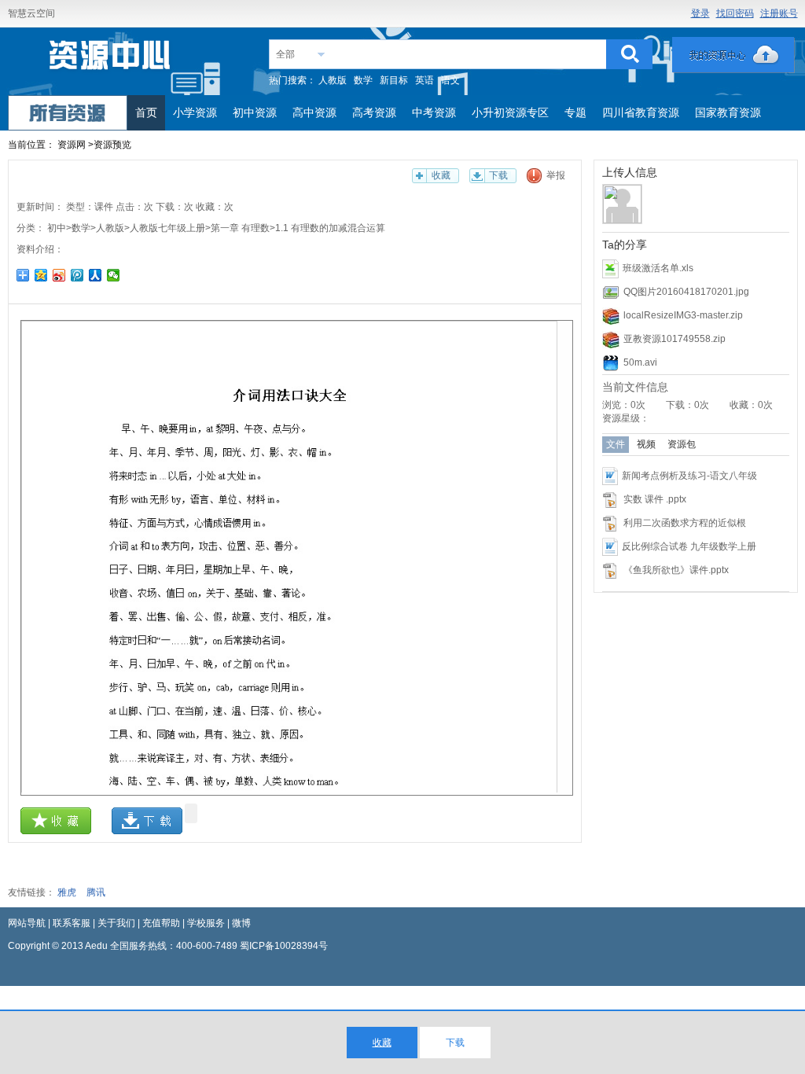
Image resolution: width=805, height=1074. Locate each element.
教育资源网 (111, 60)
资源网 (71, 144)
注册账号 (779, 13)
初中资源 (255, 112)
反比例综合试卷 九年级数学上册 (689, 546)
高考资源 (374, 112)
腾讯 (95, 892)
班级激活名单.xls (658, 268)
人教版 (332, 80)
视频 (646, 444)
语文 (450, 80)
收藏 (441, 175)
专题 (575, 112)
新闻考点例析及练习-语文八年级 (689, 475)
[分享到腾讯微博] (77, 275)
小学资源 (195, 112)
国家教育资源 (728, 112)
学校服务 (206, 923)
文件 (615, 444)
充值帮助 (161, 923)
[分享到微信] (113, 275)
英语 (424, 80)
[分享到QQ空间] (41, 275)
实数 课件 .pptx (654, 499)
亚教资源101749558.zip (674, 338)
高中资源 (314, 112)
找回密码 (735, 13)
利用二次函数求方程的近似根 (684, 522)
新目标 (394, 80)
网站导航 (27, 923)
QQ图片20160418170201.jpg (686, 291)
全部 (285, 54)
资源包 (681, 444)
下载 (498, 175)
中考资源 (434, 112)
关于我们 (116, 923)
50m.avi (640, 362)
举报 (555, 175)
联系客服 (71, 923)
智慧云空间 (31, 13)
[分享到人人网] (95, 275)
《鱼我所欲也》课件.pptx (676, 570)
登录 (700, 13)
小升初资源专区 (510, 112)
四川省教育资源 (640, 112)
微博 (241, 923)
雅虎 (66, 892)
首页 (146, 112)
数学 (363, 80)
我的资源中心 (733, 55)
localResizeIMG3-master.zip (683, 315)
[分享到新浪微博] (59, 275)
